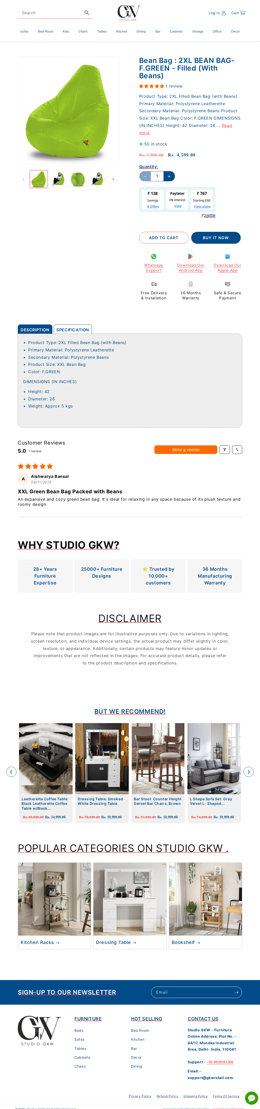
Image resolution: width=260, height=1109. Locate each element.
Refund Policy (167, 1096)
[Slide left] (23, 179)
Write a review (186, 449)
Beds (78, 1030)
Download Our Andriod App (190, 268)
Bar (134, 1048)
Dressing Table (113, 942)
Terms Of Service (226, 1096)
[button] (238, 13)
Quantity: (148, 166)
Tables (80, 1048)
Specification (72, 329)
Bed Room (140, 1030)
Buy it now (216, 237)
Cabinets (82, 1057)
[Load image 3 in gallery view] (77, 179)
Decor (136, 1057)
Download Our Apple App (227, 268)
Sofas (79, 1039)
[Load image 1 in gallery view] (38, 179)
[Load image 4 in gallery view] (97, 179)
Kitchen (137, 1039)
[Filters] (224, 449)
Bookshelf (183, 942)
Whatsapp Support (153, 268)
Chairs (80, 1066)
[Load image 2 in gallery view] (58, 179)
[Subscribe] (236, 992)
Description (35, 329)
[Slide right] (113, 179)
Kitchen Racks (37, 942)
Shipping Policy (195, 1096)
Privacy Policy (140, 1096)
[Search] (86, 12)
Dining (136, 1066)
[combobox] (55, 13)
